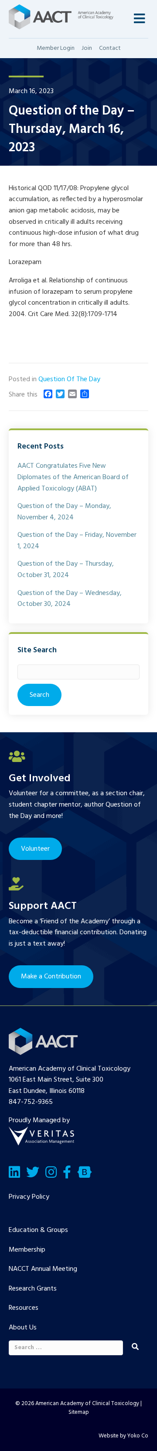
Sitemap (78, 1412)
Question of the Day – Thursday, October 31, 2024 (65, 569)
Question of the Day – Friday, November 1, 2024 (77, 540)
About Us (23, 1327)
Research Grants (33, 1288)
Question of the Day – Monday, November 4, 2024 (64, 512)
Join (87, 48)
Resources (23, 1308)
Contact (110, 48)
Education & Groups (38, 1230)
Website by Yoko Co (123, 1436)
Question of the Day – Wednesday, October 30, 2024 (69, 599)
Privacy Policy (29, 1197)
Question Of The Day (69, 379)
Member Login (56, 48)
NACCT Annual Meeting (43, 1269)
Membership (27, 1250)
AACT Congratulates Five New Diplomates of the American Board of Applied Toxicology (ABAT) (73, 477)
